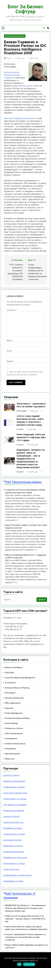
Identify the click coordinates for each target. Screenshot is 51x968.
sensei (9, 58)
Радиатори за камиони (13, 810)
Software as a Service (14, 728)
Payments (9, 708)
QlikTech (22, 85)
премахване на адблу (13, 881)
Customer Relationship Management (20, 678)
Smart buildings (11, 723)
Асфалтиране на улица (14, 834)
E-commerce (10, 683)
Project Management (13, 713)
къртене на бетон (11, 775)
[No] (48, 961)
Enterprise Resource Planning (17, 688)
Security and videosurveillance (17, 718)
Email (10, 351)
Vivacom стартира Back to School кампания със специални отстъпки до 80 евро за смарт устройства (25, 937)
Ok (19, 964)
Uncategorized (11, 738)
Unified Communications (15, 744)
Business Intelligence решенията (20, 118)
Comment (11, 310)
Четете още (29, 964)
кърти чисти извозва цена (15, 793)
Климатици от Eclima (13, 846)
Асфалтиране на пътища (14, 799)
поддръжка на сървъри (14, 787)
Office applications (13, 703)
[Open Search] (44, 28)
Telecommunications (14, 733)
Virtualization (10, 749)
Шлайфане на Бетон (12, 828)
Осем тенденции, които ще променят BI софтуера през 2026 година (31, 437)
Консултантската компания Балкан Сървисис (12, 75)
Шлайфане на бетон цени (15, 857)
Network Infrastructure (14, 698)
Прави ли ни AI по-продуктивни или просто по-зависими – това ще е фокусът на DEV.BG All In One (25, 919)
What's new (9, 759)
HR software (10, 693)
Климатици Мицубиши (13, 851)
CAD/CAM (9, 673)
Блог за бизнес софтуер (25, 9)
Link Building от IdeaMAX (15, 804)
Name (10, 340)
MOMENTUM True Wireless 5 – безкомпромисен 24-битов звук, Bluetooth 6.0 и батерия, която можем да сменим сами (25, 908)
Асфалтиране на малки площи (17, 875)
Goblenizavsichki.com (13, 822)
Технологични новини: (27, 482)
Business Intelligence (15, 36)
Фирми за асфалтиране (14, 781)
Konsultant (23, 411)
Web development (12, 754)
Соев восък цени (11, 869)
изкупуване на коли (12, 840)
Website (10, 361)
